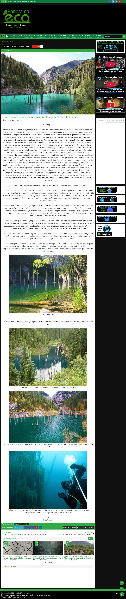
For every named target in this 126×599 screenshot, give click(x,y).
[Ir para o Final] (122, 594)
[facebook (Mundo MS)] (109, 1)
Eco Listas (41, 36)
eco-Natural (18, 524)
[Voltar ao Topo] (122, 589)
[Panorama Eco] (2, 36)
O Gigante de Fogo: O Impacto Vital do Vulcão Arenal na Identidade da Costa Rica (47, 557)
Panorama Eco (6, 593)
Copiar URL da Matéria (86, 528)
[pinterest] (119, 1)
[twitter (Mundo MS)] (113, 1)
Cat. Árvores (99, 36)
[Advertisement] (79, 18)
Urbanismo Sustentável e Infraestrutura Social (78, 557)
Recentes (88, 36)
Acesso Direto (16, 36)
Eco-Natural (52, 36)
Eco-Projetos (76, 36)
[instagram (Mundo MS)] (116, 1)
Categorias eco (28, 36)
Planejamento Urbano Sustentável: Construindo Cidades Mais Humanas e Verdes (30, 1)
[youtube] (122, 1)
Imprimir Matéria (70, 528)
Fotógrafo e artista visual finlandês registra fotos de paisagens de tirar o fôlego (18, 557)
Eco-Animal (64, 36)
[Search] (124, 36)
